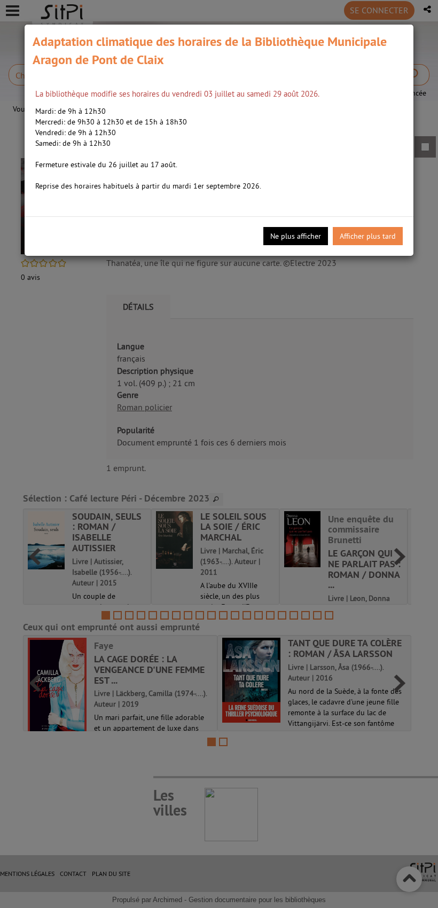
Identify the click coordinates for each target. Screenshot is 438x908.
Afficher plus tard (368, 236)
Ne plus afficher (295, 236)
